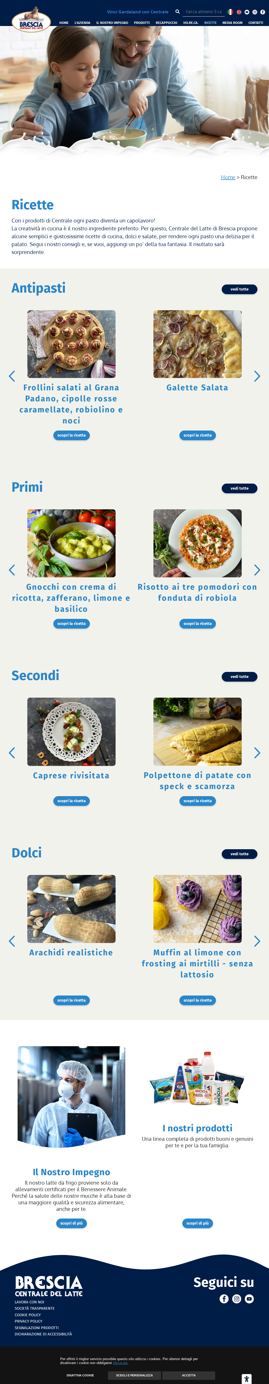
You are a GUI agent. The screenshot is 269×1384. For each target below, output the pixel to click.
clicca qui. (120, 1363)
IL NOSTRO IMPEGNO (112, 23)
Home (228, 177)
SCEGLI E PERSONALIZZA (134, 1375)
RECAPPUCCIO (166, 23)
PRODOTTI (142, 23)
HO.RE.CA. (190, 23)
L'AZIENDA (82, 23)
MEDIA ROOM (232, 23)
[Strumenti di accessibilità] (247, 1379)
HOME (64, 23)
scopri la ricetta (72, 435)
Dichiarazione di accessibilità (43, 1334)
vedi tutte (240, 289)
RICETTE (210, 23)
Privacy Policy (28, 1321)
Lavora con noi (29, 1302)
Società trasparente (35, 1308)
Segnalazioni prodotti (37, 1327)
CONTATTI (256, 23)
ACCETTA (189, 1375)
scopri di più (71, 1223)
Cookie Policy (28, 1315)
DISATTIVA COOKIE (80, 1375)
